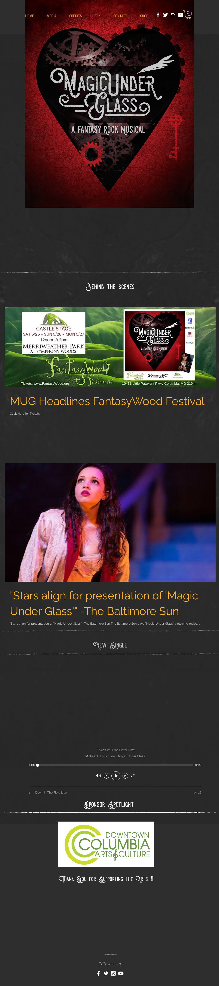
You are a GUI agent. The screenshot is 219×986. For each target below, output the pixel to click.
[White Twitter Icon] (165, 15)
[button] (188, 14)
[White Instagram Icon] (173, 15)
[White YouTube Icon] (180, 15)
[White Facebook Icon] (158, 15)
